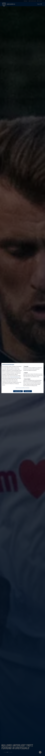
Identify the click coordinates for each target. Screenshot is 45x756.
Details (17, 387)
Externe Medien (27, 378)
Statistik (26, 372)
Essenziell (26, 366)
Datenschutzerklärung (14, 377)
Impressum (27, 387)
